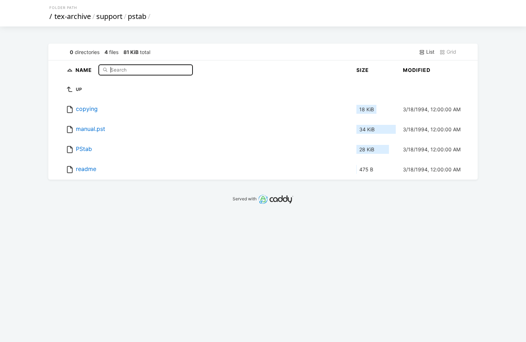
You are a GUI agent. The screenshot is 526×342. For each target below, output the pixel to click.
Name (84, 70)
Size (362, 70)
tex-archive (72, 16)
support (109, 16)
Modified (416, 70)
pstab (137, 16)
